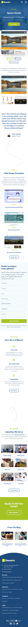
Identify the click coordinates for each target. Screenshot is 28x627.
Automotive (15, 589)
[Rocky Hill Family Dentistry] (14, 241)
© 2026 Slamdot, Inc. (7, 571)
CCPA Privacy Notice (17, 607)
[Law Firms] (21, 476)
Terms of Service (14, 327)
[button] (26, 2)
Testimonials (17, 598)
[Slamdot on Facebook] (11, 623)
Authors (10, 589)
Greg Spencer (16, 134)
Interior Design (7, 455)
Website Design (14, 62)
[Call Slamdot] (22, 2)
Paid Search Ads (17, 580)
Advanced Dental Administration (14, 207)
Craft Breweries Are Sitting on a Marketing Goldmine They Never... (7, 544)
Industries (5, 587)
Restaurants (7, 542)
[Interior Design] (7, 448)
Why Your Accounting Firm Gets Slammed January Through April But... (20, 544)
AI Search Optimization (7, 580)
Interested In (4, 308)
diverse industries (19, 434)
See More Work (14, 257)
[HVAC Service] (21, 448)
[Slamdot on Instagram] (14, 623)
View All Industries (14, 490)
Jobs (8, 598)
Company (5, 596)
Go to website (13, 24)
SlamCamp (4, 601)
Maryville (18, 58)
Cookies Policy (5, 610)
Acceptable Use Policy (7, 607)
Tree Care (7, 469)
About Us (4, 598)
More (12, 583)
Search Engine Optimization (16, 577)
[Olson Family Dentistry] (14, 219)
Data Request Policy (13, 610)
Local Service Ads (6, 583)
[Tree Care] (7, 462)
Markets (12, 598)
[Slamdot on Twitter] (17, 623)
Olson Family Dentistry (14, 230)
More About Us (14, 390)
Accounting (21, 542)
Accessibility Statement (7, 613)
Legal (3, 605)
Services (4, 575)
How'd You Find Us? (6, 303)
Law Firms (21, 483)
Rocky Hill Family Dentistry (14, 252)
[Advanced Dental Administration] (14, 196)
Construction (20, 469)
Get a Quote (13, 512)
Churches (20, 589)
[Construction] (21, 462)
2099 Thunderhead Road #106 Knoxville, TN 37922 (11, 566)
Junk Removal (7, 483)
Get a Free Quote (14, 321)
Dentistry (14, 9)
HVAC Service (20, 455)
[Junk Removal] (7, 476)
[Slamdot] (6, 2)
